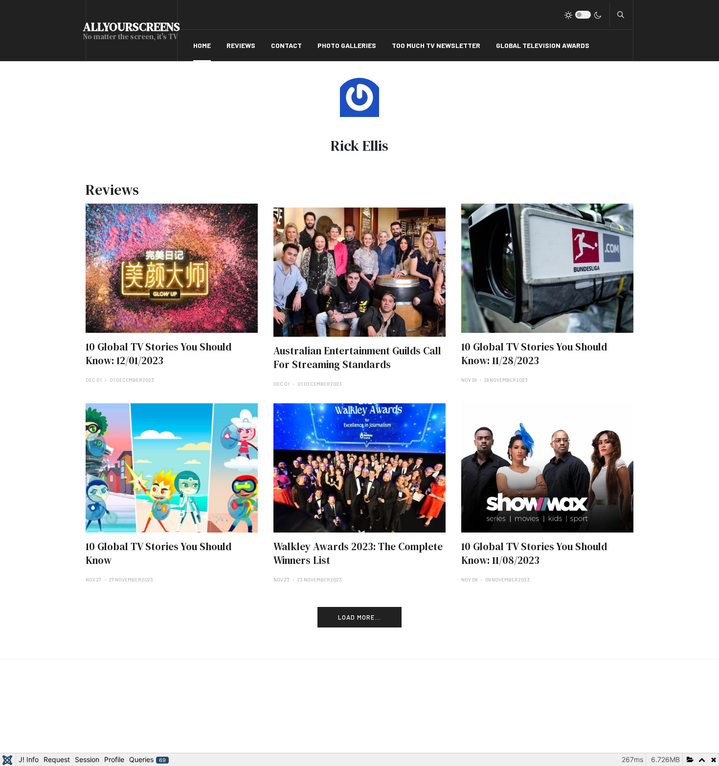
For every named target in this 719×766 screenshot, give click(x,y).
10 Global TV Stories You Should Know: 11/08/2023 (534, 553)
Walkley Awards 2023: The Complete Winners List (358, 553)
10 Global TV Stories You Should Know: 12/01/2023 (158, 354)
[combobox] (621, 14)
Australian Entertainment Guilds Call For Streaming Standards (357, 357)
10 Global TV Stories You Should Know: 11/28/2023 (534, 354)
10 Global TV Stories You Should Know (158, 553)
